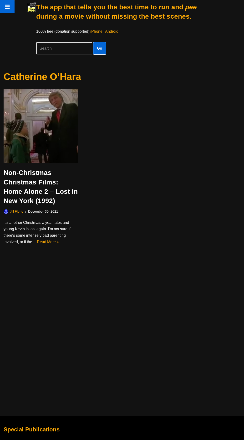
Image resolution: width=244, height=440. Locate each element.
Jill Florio (16, 211)
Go (99, 48)
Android (111, 31)
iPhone (96, 31)
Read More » (48, 242)
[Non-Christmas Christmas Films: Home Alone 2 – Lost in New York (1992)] (41, 126)
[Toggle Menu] (7, 6)
